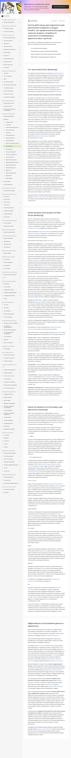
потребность (57, 291)
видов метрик (43, 551)
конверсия (59, 382)
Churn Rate (31, 254)
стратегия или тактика (34, 228)
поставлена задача (51, 221)
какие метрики (46, 231)
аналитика (46, 89)
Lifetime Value (32, 276)
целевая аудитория (33, 471)
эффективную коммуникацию (53, 669)
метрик (57, 233)
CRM (56, 150)
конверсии (59, 91)
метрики (31, 126)
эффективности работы (34, 233)
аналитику (49, 531)
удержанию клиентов (57, 661)
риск (51, 190)
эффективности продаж (44, 464)
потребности (53, 119)
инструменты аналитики (52, 635)
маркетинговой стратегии (44, 729)
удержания (38, 302)
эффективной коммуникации (41, 136)
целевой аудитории (33, 117)
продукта (56, 82)
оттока (53, 655)
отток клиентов (46, 265)
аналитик (54, 422)
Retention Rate (37, 300)
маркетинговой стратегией (41, 197)
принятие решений (58, 73)
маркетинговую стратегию (55, 686)
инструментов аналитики (56, 484)
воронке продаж (46, 376)
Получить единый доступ (60, 6)
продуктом (31, 307)
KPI (45, 574)
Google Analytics (32, 480)
